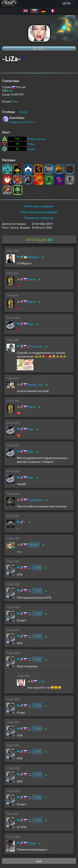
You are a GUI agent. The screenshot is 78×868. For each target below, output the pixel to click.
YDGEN (33, 544)
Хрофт (32, 843)
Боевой (31, 148)
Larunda (37, 346)
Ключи (23, 112)
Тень (15, 101)
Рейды (31, 143)
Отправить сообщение (39, 218)
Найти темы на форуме (39, 206)
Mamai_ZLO (35, 384)
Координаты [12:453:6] (22, 122)
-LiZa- (42, 681)
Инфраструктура (36, 138)
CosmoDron (35, 500)
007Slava (33, 257)
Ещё (39, 861)
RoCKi (32, 279)
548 (10, 90)
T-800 (37, 567)
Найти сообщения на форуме (39, 212)
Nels (31, 324)
